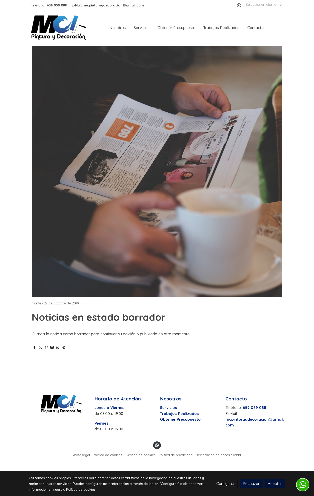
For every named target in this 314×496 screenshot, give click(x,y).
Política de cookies (107, 455)
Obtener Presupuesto (180, 419)
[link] (58, 27)
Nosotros (170, 399)
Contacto (236, 399)
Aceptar (275, 483)
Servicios (168, 407)
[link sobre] (59, 404)
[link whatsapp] (239, 5)
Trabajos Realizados (179, 413)
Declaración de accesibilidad (218, 455)
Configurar (225, 483)
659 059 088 (57, 5)
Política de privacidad (176, 455)
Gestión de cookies (141, 455)
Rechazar (251, 483)
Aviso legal (81, 455)
